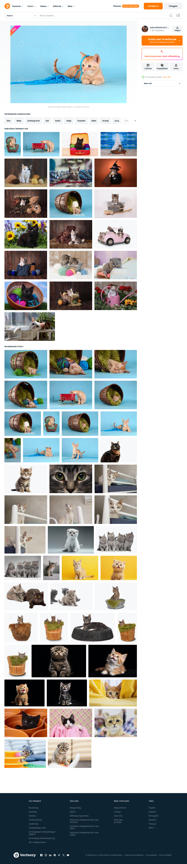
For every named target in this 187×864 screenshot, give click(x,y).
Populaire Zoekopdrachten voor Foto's (84, 827)
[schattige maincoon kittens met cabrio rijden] (115, 234)
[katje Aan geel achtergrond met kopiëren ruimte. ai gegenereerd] (80, 568)
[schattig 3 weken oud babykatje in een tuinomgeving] (115, 296)
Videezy (32, 815)
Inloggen (173, 6)
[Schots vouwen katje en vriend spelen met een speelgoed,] (69, 753)
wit (127, 120)
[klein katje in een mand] (116, 596)
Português (153, 815)
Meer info (148, 83)
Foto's (30, 6)
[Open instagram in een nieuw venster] (46, 855)
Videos (43, 6)
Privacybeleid (151, 855)
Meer (70, 6)
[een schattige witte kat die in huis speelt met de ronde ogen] (29, 326)
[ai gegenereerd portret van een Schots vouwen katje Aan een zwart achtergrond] (59, 661)
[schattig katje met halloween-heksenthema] (115, 173)
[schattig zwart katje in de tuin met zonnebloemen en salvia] (25, 234)
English (152, 807)
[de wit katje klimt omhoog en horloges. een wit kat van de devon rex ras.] (25, 509)
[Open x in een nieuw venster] (63, 855)
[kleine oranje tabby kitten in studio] (12, 144)
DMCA (72, 811)
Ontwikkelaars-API (37, 827)
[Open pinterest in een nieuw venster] (55, 855)
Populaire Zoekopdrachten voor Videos (84, 833)
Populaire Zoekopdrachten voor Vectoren (84, 820)
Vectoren (16, 6)
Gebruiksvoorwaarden (134, 855)
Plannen (117, 6)
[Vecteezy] (7, 6)
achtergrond (33, 120)
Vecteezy (33, 811)
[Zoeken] (170, 15)
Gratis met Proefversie (162, 40)
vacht (57, 120)
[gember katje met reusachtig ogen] (115, 723)
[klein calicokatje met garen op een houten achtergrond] (25, 173)
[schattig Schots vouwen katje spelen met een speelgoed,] (25, 753)
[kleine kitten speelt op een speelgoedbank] (115, 265)
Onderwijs (33, 823)
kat (47, 120)
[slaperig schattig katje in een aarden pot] (25, 723)
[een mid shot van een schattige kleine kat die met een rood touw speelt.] (70, 173)
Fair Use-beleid (165, 855)
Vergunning (75, 807)
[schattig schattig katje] (25, 203)
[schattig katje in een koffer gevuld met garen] (25, 296)
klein (93, 120)
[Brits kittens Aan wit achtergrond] (26, 596)
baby (19, 120)
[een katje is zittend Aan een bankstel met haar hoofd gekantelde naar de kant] (51, 568)
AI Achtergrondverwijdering (42, 838)
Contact (117, 811)
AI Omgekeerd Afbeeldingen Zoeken (42, 832)
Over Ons (118, 815)
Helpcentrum (120, 807)
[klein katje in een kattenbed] (70, 479)
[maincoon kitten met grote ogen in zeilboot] (118, 144)
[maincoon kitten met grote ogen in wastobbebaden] (115, 203)
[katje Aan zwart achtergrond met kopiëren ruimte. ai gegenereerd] (112, 661)
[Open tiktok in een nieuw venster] (59, 855)
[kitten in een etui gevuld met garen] (80, 144)
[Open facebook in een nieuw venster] (41, 855)
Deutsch (152, 819)
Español (152, 811)
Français (152, 823)
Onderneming (35, 819)
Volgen (177, 30)
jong (117, 120)
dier (9, 120)
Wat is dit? (167, 77)
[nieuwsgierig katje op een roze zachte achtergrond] (70, 723)
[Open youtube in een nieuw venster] (68, 855)
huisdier (81, 120)
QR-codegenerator (37, 842)
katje (68, 120)
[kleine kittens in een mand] (54, 628)
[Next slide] (132, 120)
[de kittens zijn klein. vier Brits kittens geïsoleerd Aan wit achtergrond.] (116, 540)
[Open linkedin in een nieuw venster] (50, 855)
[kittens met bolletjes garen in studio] (70, 265)
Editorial (57, 6)
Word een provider (118, 820)
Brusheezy (33, 807)
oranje (105, 120)
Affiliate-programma (79, 815)
